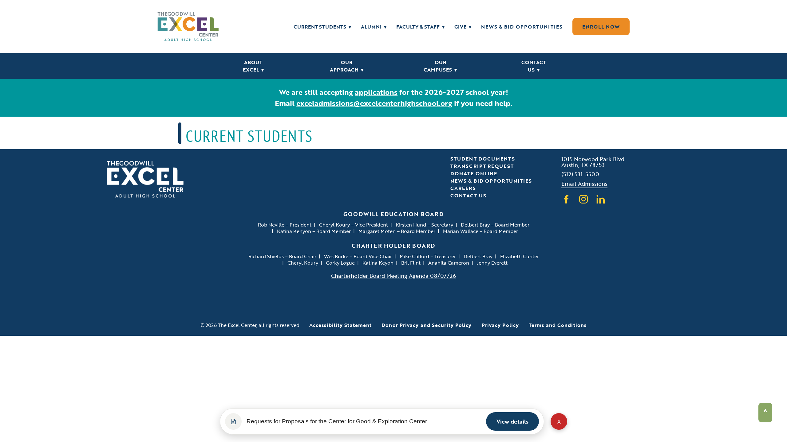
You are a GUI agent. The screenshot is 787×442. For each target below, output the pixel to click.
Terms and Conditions (558, 325)
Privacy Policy (500, 325)
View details (512, 421)
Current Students (322, 26)
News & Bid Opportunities (522, 26)
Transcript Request (482, 166)
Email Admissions (584, 183)
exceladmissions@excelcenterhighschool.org (374, 103)
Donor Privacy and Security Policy (427, 325)
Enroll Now (601, 26)
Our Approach (346, 66)
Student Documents (482, 158)
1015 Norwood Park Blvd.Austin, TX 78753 (593, 162)
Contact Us (533, 66)
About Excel (253, 66)
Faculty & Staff (420, 26)
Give (462, 26)
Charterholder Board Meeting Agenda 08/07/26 (393, 275)
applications (376, 92)
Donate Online (473, 173)
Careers (463, 188)
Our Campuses (440, 66)
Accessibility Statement (340, 325)
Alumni (373, 26)
